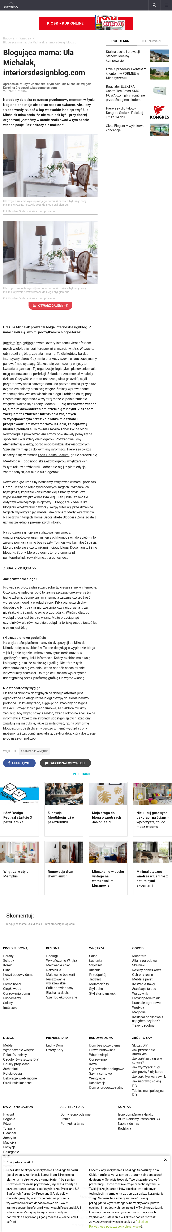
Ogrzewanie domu (16, 994)
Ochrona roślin (142, 975)
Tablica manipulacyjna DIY (148, 1092)
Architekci (10, 1069)
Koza (93, 1064)
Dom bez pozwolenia (104, 1045)
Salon (93, 956)
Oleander (9, 1133)
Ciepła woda (12, 989)
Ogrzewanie (98, 1059)
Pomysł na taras (72, 1124)
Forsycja (9, 1147)
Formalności (12, 984)
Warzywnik (140, 994)
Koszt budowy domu (18, 975)
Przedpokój (97, 975)
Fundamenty (12, 998)
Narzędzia (53, 970)
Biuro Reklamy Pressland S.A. (139, 1119)
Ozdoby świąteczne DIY (21, 1059)
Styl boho (96, 989)
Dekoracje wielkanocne (20, 1078)
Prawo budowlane (102, 1050)
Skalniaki (138, 965)
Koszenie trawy (143, 984)
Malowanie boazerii (60, 975)
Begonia (9, 1119)
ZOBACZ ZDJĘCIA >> (19, 568)
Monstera (139, 956)
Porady (8, 956)
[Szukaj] (154, 5)
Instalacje (10, 1008)
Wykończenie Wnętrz (61, 961)
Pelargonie (11, 1152)
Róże (7, 1124)
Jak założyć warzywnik (149, 1077)
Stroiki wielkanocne (17, 1083)
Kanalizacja (97, 1083)
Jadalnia (95, 979)
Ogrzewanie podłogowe (106, 1069)
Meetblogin (11, 461)
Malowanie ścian (58, 965)
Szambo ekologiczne (61, 997)
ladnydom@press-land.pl (136, 1114)
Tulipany (9, 1128)
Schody (8, 961)
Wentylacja (97, 1078)
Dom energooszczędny (106, 1088)
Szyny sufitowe (100, 1073)
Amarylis (9, 1138)
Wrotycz (138, 1008)
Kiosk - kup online (65, 23)
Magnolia (139, 1012)
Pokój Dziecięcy (15, 1055)
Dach (6, 979)
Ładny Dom (54, 1045)
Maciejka (9, 1143)
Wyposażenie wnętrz (18, 1050)
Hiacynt (8, 1114)
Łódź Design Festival (53, 455)
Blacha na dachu (57, 993)
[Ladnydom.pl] (11, 5)
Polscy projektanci (16, 1064)
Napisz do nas (128, 1124)
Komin (7, 965)
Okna (6, 970)
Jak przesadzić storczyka (143, 1052)
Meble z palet (142, 979)
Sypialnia (95, 965)
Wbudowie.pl (98, 1055)
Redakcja (124, 1128)
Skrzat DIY (140, 1045)
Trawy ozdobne (143, 1025)
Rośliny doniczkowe (147, 970)
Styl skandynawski (102, 994)
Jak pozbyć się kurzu (147, 1072)
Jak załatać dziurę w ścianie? (147, 1060)
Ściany (8, 1003)
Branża (65, 1119)
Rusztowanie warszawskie (56, 981)
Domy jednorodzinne (75, 1114)
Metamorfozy (99, 984)
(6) (53, 305)
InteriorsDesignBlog (18, 343)
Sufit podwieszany (59, 988)
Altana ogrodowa (144, 961)
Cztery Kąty (54, 1050)
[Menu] (166, 5)
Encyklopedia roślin (146, 998)
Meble (8, 1045)
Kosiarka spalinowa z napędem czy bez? (147, 1019)
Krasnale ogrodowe (146, 1003)
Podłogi (52, 956)
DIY (134, 1086)
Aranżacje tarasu (144, 989)
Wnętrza (25, 38)
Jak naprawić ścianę (146, 1081)
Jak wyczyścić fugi (146, 1067)
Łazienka (95, 961)
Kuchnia (94, 970)
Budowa (8, 38)
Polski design (13, 1073)
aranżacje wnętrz (34, 751)
